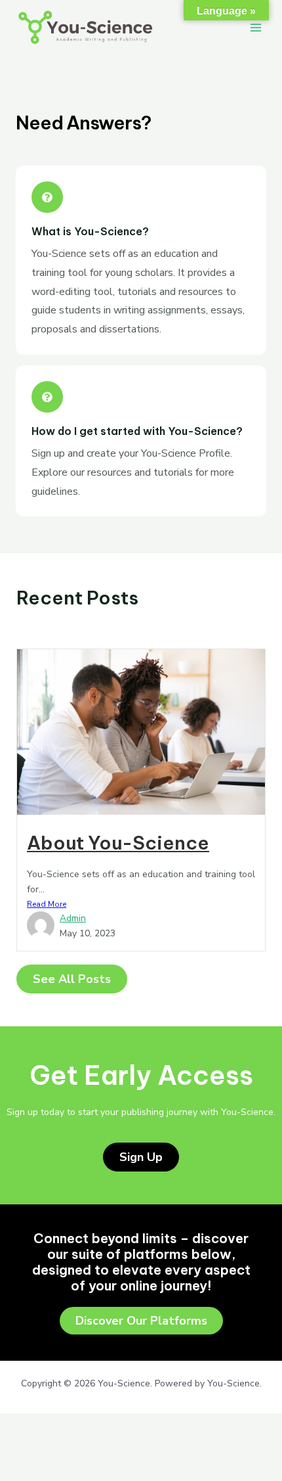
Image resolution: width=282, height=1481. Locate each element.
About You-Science (118, 842)
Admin (73, 918)
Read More (46, 904)
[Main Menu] (255, 27)
